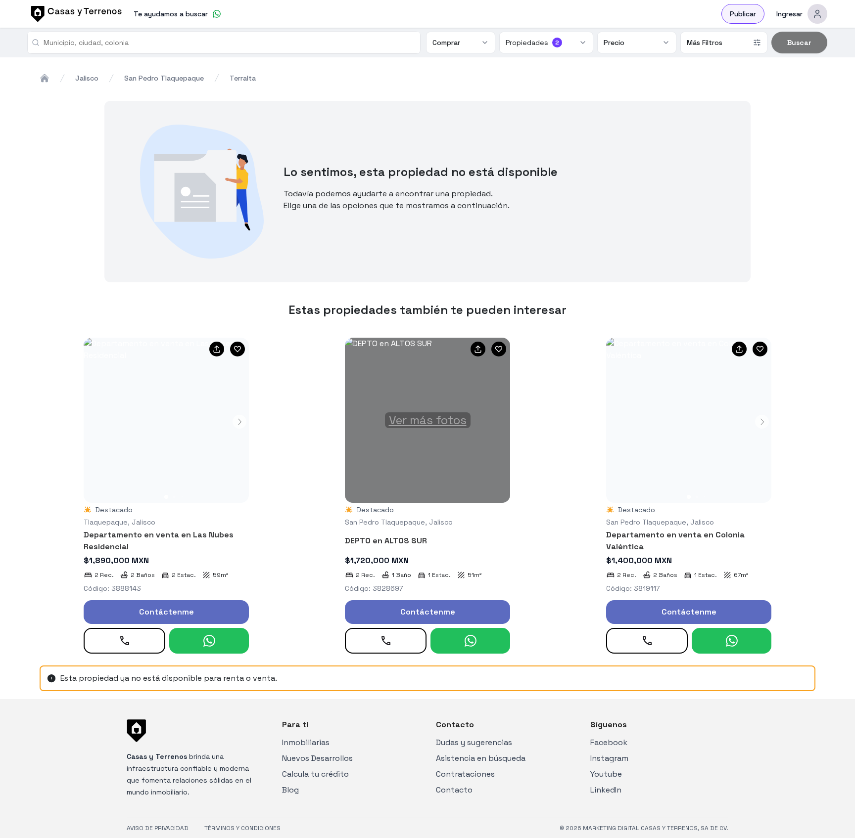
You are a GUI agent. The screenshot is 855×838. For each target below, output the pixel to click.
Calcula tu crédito (315, 774)
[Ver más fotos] (166, 420)
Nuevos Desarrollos (317, 758)
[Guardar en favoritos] (237, 349)
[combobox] (228, 42)
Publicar (743, 13)
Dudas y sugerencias (474, 742)
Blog (290, 790)
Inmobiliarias (306, 742)
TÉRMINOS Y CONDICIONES (242, 828)
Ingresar (789, 13)
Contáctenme (166, 612)
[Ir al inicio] (75, 14)
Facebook (608, 742)
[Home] (44, 78)
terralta (243, 78)
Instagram (609, 758)
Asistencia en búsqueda (480, 758)
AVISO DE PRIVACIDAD (158, 828)
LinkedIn (605, 790)
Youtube (606, 774)
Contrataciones (465, 774)
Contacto (454, 790)
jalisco (86, 78)
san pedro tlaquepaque (164, 78)
